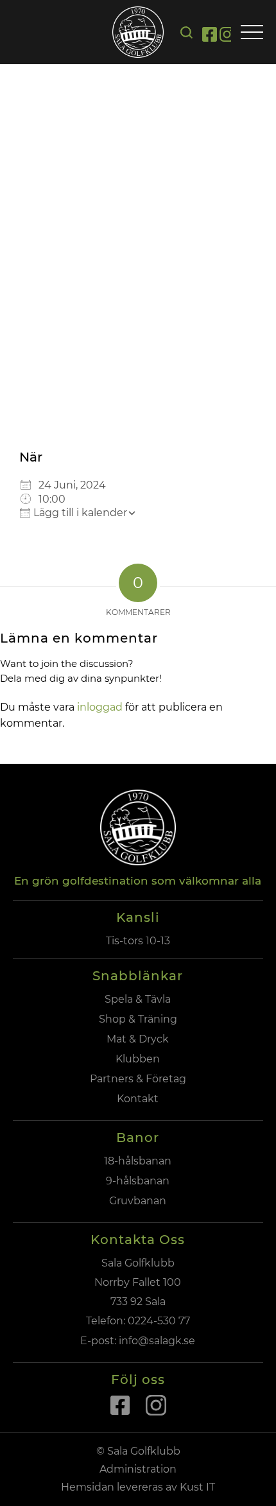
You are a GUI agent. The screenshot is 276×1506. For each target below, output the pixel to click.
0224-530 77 (159, 1321)
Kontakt (138, 1099)
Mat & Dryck (138, 1039)
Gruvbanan (137, 1201)
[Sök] (186, 32)
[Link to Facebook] (209, 36)
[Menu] (252, 33)
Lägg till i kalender (79, 512)
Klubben (138, 1059)
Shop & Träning (138, 1019)
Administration (138, 1469)
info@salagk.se (155, 1341)
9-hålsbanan (137, 1181)
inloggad (100, 707)
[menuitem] (186, 32)
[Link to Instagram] (227, 36)
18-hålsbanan (137, 1161)
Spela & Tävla (138, 999)
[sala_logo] (138, 32)
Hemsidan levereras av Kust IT (138, 1487)
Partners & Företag (138, 1079)
